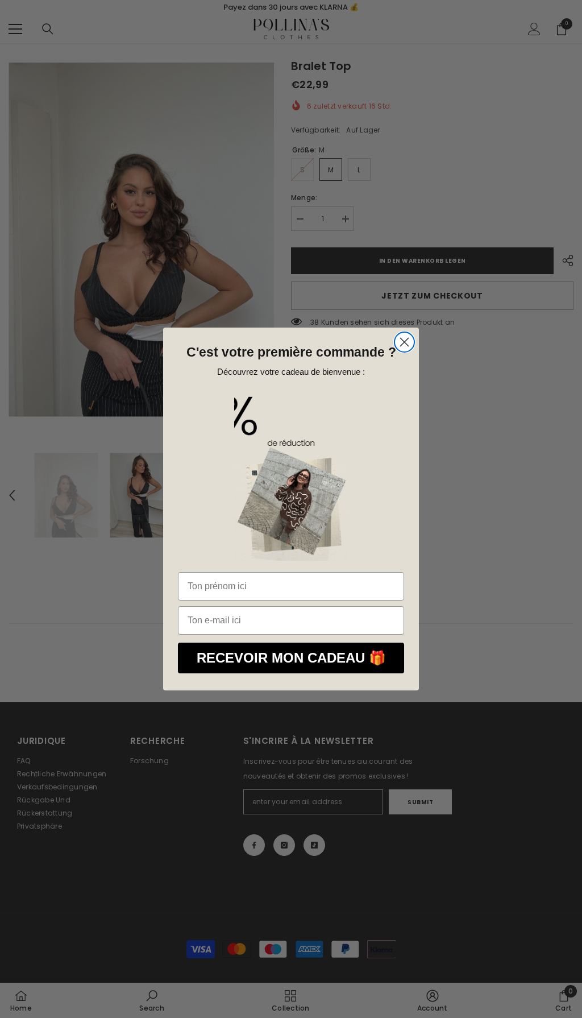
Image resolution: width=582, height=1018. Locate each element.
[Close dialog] (404, 342)
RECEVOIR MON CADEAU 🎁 (291, 657)
